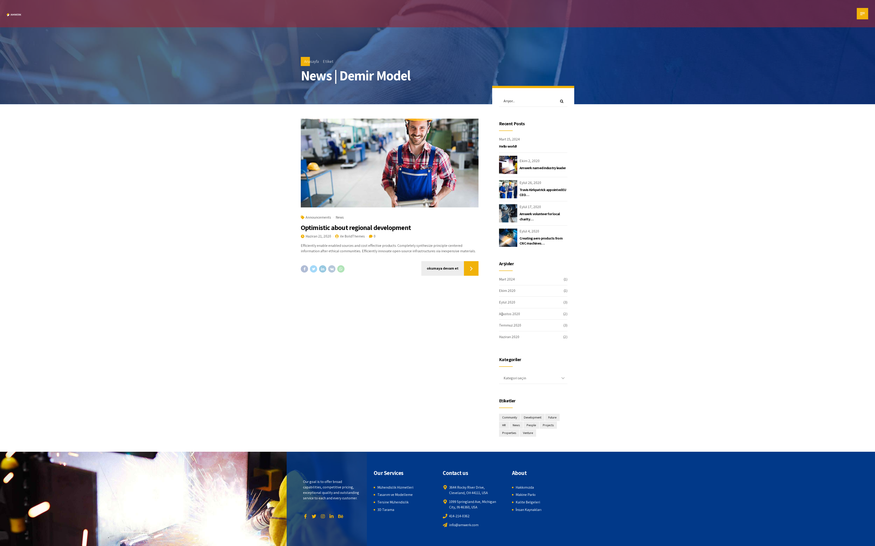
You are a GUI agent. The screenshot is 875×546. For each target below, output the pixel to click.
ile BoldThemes (352, 236)
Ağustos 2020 (509, 313)
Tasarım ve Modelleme (395, 494)
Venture (528, 433)
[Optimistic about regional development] (390, 163)
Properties (509, 433)
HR (504, 425)
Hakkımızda (525, 487)
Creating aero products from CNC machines (541, 241)
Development (532, 417)
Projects (548, 425)
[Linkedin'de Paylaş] (322, 269)
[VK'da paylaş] (331, 269)
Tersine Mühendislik (393, 502)
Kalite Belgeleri (528, 502)
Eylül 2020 (507, 302)
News (340, 217)
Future (552, 417)
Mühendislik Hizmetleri (395, 487)
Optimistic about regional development (356, 227)
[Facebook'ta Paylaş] (304, 269)
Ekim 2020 (507, 290)
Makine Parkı (525, 494)
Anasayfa (311, 61)
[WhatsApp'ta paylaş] (341, 269)
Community (509, 417)
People (531, 425)
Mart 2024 (507, 279)
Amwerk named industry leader (543, 168)
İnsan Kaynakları (528, 509)
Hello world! (508, 146)
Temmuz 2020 (510, 325)
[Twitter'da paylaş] (313, 269)
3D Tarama (385, 509)
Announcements (318, 217)
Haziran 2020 (509, 336)
